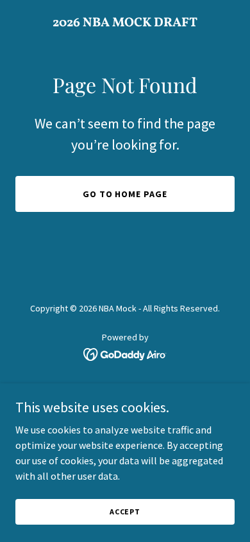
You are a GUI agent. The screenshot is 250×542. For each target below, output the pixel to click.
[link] (125, 22)
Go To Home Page (125, 194)
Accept (125, 511)
